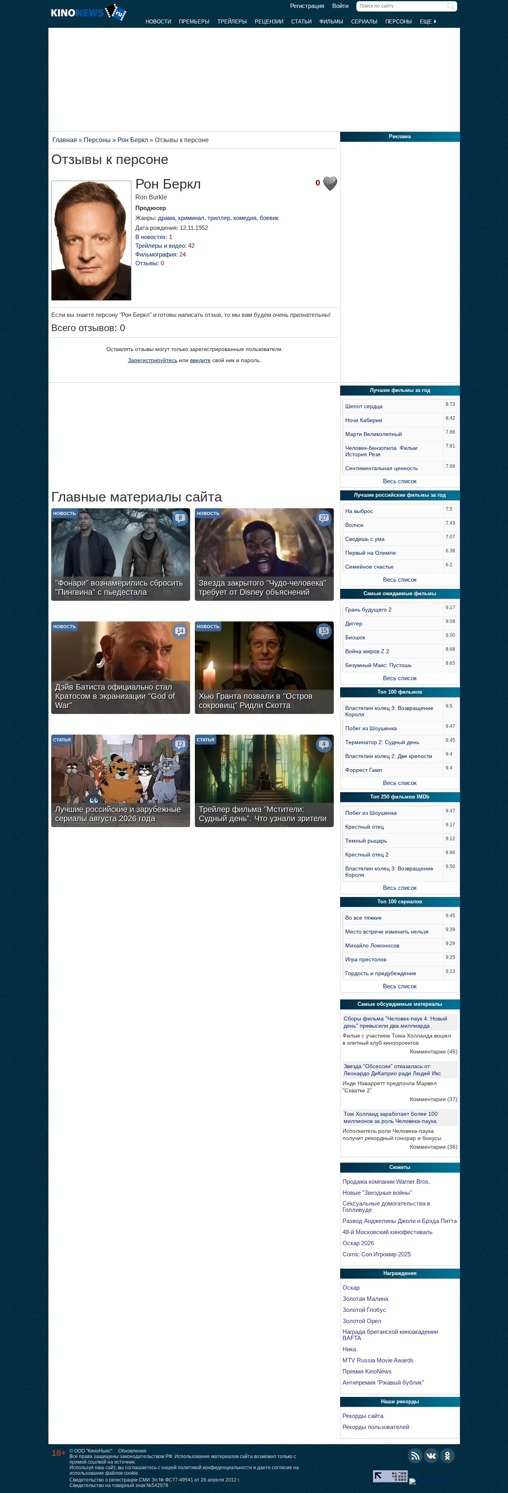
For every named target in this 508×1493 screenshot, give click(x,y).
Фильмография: (160, 254)
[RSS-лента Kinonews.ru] (415, 1455)
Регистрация (307, 6)
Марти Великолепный (373, 434)
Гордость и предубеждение (380, 973)
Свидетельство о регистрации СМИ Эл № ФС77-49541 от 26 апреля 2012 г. (154, 1480)
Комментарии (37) (434, 1099)
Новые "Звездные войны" (377, 1193)
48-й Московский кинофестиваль (388, 1232)
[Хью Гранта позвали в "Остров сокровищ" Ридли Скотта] (264, 668)
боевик (269, 217)
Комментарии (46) (434, 1051)
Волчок (354, 525)
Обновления (132, 1451)
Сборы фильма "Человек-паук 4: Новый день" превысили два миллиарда (395, 1022)
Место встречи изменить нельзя (387, 931)
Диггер (353, 623)
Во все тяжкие (363, 917)
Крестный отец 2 (367, 854)
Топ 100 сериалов (399, 902)
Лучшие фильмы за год (400, 390)
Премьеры (194, 22)
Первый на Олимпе (370, 553)
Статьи (301, 22)
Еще (426, 22)
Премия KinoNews (367, 1371)
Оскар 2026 (358, 1243)
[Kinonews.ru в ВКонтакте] (431, 1455)
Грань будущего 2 (368, 609)
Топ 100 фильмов (399, 692)
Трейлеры (232, 22)
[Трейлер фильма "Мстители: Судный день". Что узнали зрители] (264, 782)
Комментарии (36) (434, 1147)
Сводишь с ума (365, 539)
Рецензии (269, 22)
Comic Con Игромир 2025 (377, 1254)
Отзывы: (149, 263)
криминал (191, 217)
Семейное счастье (369, 566)
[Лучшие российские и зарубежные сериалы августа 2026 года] (120, 782)
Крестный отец (364, 827)
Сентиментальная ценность (381, 468)
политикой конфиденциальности (215, 1467)
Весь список (400, 481)
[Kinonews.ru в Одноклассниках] (447, 1455)
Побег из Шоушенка (371, 728)
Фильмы (331, 22)
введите (200, 360)
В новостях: (153, 236)
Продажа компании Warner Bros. (386, 1182)
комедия (244, 217)
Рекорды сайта (363, 1416)
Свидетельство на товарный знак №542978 (118, 1485)
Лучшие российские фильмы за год (400, 495)
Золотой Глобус (364, 1310)
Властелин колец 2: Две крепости (388, 756)
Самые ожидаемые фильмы (400, 593)
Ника (349, 1349)
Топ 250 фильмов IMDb (399, 797)
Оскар (351, 1288)
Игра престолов (365, 959)
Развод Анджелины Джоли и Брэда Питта (400, 1221)
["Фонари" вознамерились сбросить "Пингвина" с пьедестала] (120, 555)
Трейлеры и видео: (164, 245)
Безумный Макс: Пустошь (378, 665)
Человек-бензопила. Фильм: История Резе (382, 451)
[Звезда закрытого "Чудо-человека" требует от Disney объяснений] (264, 555)
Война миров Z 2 (367, 651)
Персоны (398, 22)
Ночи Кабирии (363, 420)
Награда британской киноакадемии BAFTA (390, 1335)
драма (166, 217)
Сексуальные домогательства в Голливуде (386, 1206)
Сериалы (364, 22)
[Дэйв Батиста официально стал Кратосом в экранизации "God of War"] (120, 668)
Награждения (400, 1273)
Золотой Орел (362, 1321)
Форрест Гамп (363, 770)
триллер (219, 217)
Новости (158, 22)
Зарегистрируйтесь (152, 360)
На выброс (359, 511)
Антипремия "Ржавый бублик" (383, 1382)
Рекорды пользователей (376, 1427)
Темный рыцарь (366, 840)
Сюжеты (399, 1167)
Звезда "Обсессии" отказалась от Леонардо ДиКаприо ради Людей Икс (392, 1069)
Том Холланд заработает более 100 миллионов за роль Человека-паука (391, 1117)
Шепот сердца (364, 406)
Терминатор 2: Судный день (382, 742)
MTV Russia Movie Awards (378, 1360)
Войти (340, 6)
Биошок (355, 637)
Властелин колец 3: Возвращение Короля (389, 711)
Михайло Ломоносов (372, 945)
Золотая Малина (365, 1299)
